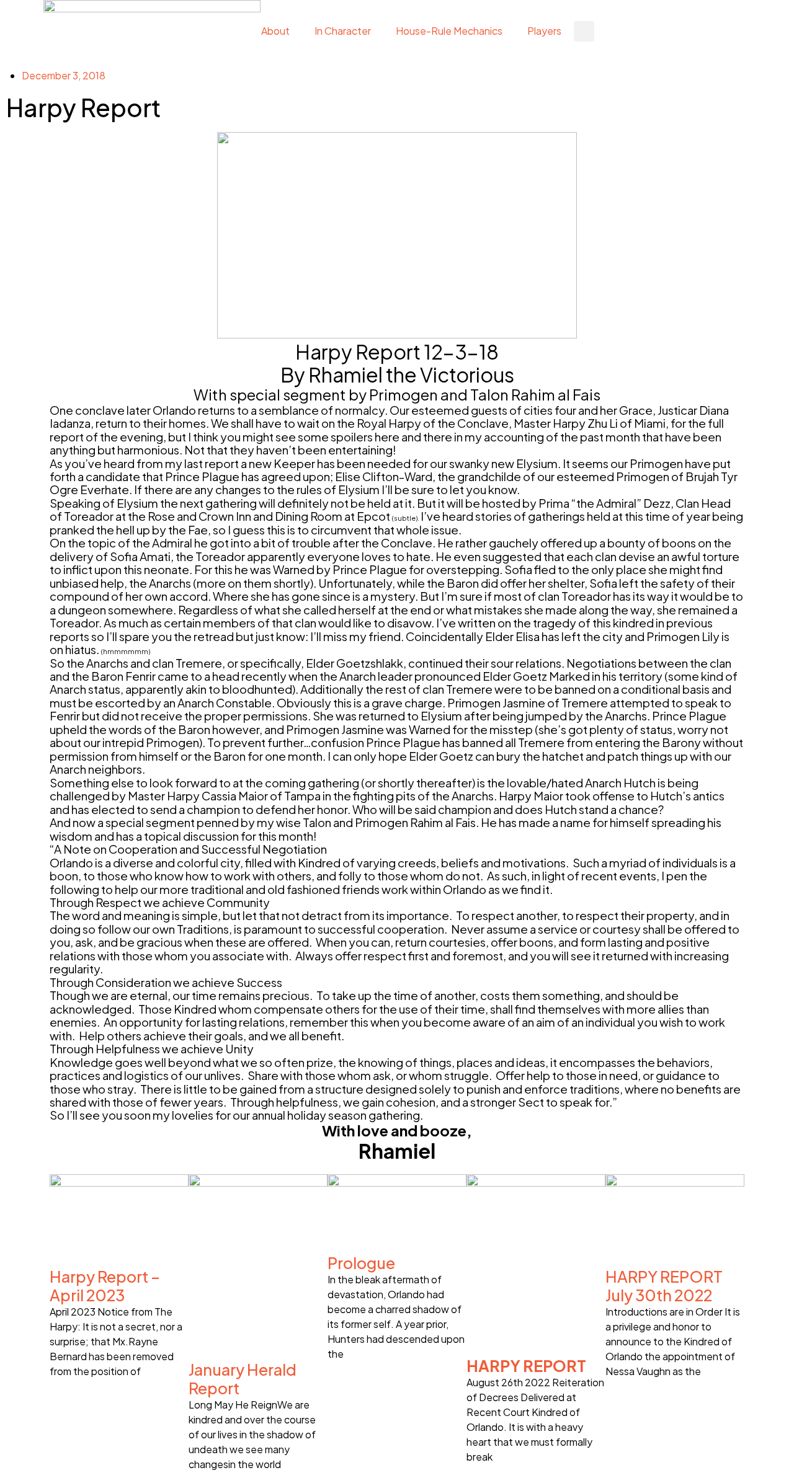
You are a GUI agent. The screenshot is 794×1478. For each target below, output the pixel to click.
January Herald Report (243, 1379)
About (275, 30)
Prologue (361, 1263)
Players (544, 30)
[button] (584, 31)
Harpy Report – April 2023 (105, 1286)
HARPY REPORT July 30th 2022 (664, 1286)
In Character (342, 30)
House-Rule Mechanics (449, 30)
